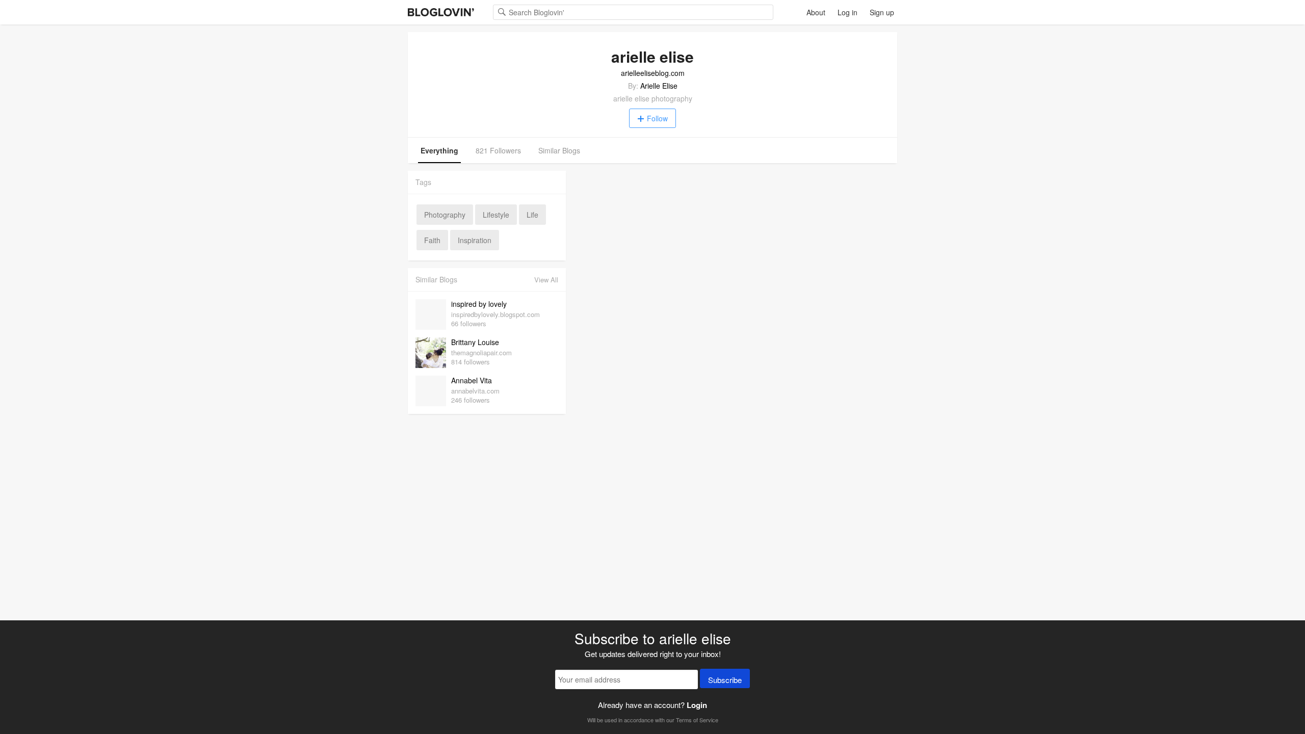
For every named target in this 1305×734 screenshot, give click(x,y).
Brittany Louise (475, 342)
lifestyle (496, 214)
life (532, 214)
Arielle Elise (658, 86)
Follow (657, 118)
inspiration (474, 240)
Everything (439, 150)
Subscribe (725, 679)
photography (444, 214)
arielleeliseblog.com (653, 73)
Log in (847, 12)
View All (546, 279)
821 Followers (498, 150)
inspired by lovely (479, 303)
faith (432, 240)
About (815, 12)
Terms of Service (697, 720)
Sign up (882, 12)
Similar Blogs (559, 150)
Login (697, 705)
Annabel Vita (471, 380)
